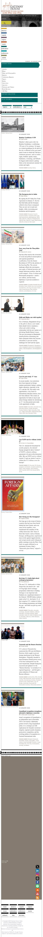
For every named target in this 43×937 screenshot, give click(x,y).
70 (25, 112)
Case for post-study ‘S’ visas (28, 376)
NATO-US (29, 470)
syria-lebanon (27, 291)
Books (4, 81)
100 (32, 112)
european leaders (23, 215)
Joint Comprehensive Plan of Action (28, 289)
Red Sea (29, 743)
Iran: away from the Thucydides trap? (29, 249)
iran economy (37, 286)
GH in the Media (7, 99)
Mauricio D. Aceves (26, 252)
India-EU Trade (30, 220)
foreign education (33, 408)
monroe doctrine (36, 678)
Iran (33, 286)
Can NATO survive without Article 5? (30, 440)
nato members (34, 468)
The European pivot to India (28, 194)
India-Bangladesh (27, 348)
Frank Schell (24, 646)
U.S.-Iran (34, 291)
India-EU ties (22, 220)
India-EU (24, 218)
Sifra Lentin (24, 139)
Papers (4, 79)
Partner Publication (8, 94)
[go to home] (12, 14)
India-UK (21, 221)
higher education (32, 410)
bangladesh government (28, 347)
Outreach (4, 915)
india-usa (28, 616)
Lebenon (21, 291)
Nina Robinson (25, 582)
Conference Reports (8, 77)
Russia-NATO (36, 470)
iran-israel (33, 287)
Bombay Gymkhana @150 (27, 137)
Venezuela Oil (32, 683)
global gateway (32, 217)
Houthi (29, 286)
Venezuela (25, 683)
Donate (4, 18)
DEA (36, 677)
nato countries (26, 468)
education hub (37, 406)
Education (30, 406)
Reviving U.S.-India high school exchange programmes (29, 579)
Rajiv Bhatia (24, 196)
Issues (4, 44)
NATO (20, 468)
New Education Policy (31, 413)
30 (17, 112)
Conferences (4, 53)
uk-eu (20, 471)
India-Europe (38, 220)
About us (3, 30)
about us (13, 907)
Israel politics (32, 740)
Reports (4, 75)
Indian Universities (26, 411)
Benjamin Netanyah (33, 739)
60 (23, 112)
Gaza (25, 286)
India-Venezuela (27, 678)
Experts (4, 35)
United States (30, 681)
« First (1, 112)
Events (4, 57)
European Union (33, 215)
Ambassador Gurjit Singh (27, 715)
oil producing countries (29, 680)
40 (19, 112)
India (20, 218)
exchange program (29, 613)
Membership (5, 15)
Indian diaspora (35, 616)
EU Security (31, 465)
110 (34, 112)
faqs (13, 915)
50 (21, 112)
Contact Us (20, 15)
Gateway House (7, 63)
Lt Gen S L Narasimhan (27, 443)
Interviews (5, 83)
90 (29, 112)
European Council (32, 214)
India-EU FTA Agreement (33, 218)
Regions (4, 39)
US (35, 681)
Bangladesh (31, 345)
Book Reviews (6, 89)
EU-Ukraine (38, 465)
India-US (27, 615)
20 (15, 112)
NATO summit (22, 470)
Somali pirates (35, 743)
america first (31, 677)
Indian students (23, 618)
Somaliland (26, 745)
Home (5, 907)
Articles (4, 69)
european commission (24, 467)
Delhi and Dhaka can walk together (30, 317)
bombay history (32, 167)
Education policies (23, 408)
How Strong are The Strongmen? (29, 517)
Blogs (4, 71)
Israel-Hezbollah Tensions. (30, 742)
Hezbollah (21, 740)
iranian (38, 287)
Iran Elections (22, 287)
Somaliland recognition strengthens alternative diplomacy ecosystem (30, 712)
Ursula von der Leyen (29, 221)
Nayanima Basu (25, 319)
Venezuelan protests (36, 684)
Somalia (21, 745)
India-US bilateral (34, 615)
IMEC (38, 217)
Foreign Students (23, 410)
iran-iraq (29, 287)
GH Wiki (4, 91)
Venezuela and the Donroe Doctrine (30, 644)
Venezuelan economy (24, 684)
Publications (4, 48)
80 (27, 112)
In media (13, 15)
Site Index (21, 915)
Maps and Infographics (9, 73)
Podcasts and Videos (8, 87)
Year (25, 107)
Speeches (5, 85)
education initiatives (30, 611)
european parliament (36, 467)
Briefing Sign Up (31, 15)
